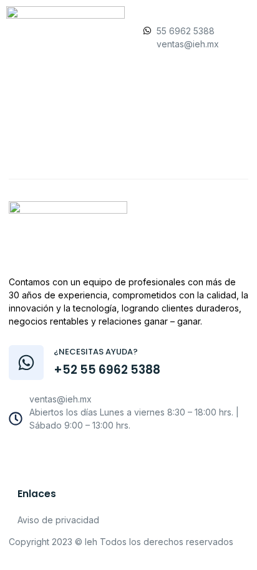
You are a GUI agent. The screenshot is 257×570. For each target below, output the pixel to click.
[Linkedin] (165, 456)
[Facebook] (83, 456)
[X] (137, 456)
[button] (127, 134)
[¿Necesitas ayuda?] (26, 362)
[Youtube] (110, 456)
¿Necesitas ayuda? (96, 352)
